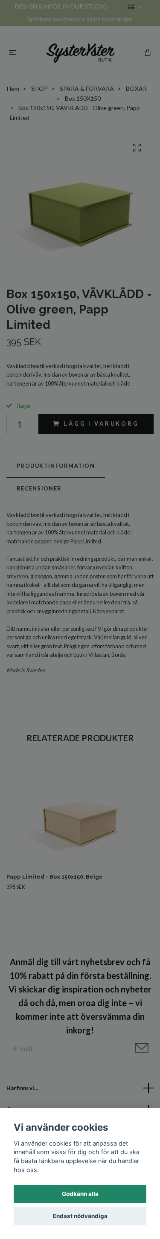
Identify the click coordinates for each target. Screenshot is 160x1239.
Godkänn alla (80, 1193)
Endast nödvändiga (80, 1216)
